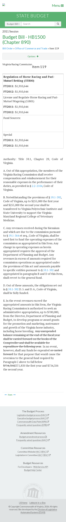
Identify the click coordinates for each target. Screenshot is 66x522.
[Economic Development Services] (6, 394)
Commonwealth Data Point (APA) (32, 421)
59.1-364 (14, 235)
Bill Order (7, 48)
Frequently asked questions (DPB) (31, 425)
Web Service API (40, 467)
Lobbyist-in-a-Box (37, 502)
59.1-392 (56, 197)
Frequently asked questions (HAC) (31, 440)
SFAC (43, 451)
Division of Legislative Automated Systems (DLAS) (39, 511)
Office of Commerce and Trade (31, 48)
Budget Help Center (33, 470)
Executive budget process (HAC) (31, 418)
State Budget (32, 15)
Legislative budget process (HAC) (32, 415)
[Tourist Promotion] (14, 394)
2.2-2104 (37, 186)
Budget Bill (12, 23)
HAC (38, 451)
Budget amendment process (32, 437)
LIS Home (23, 502)
